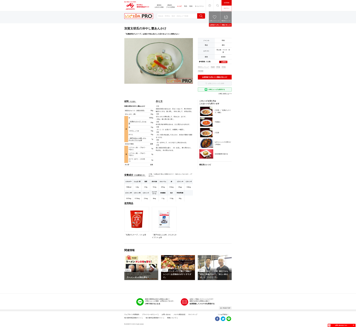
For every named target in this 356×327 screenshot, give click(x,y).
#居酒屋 (200, 71)
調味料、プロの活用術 (170, 6)
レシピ (179, 6)
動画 (190, 6)
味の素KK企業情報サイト (154, 318)
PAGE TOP (226, 308)
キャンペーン (199, 6)
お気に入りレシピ (215, 20)
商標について (171, 318)
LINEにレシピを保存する (216, 89)
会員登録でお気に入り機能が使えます (220, 25)
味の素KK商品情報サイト (132, 318)
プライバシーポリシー (149, 314)
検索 (201, 16)
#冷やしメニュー (203, 67)
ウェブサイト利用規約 (131, 314)
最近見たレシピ (226, 20)
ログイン (226, 8)
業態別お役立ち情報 (159, 6)
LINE (228, 318)
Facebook (217, 318)
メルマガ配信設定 (179, 314)
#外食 (224, 67)
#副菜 (213, 67)
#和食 (218, 67)
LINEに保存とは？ (225, 94)
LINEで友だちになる (152, 304)
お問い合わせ (210, 5)
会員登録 (226, 3)
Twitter (223, 318)
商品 (185, 6)
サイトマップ (192, 314)
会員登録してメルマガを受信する (202, 304)
